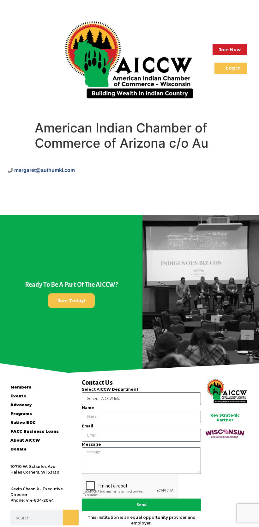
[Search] (71, 517)
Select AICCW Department (110, 389)
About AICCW (25, 440)
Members (20, 387)
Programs (21, 413)
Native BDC (22, 422)
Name (88, 407)
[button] (12, 59)
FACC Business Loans (34, 431)
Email (87, 426)
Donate (18, 449)
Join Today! (71, 300)
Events (18, 396)
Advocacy (21, 404)
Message (91, 444)
